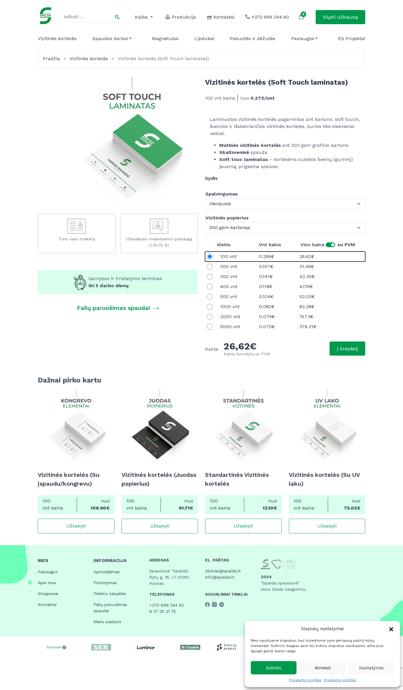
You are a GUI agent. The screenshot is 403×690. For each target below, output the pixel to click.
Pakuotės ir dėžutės (252, 38)
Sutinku (273, 668)
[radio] (285, 256)
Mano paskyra (107, 621)
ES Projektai (351, 38)
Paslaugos (302, 38)
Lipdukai (204, 38)
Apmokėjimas (107, 571)
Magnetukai (165, 38)
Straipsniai (48, 593)
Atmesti (322, 668)
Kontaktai (47, 604)
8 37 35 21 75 (162, 611)
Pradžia (51, 58)
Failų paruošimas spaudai (110, 607)
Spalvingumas (221, 194)
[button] (391, 629)
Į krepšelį (347, 348)
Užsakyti (76, 526)
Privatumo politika (305, 680)
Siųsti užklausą (340, 17)
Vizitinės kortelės (57, 38)
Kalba (142, 17)
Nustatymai (371, 668)
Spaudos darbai (110, 38)
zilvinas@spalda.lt (223, 571)
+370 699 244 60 (166, 605)
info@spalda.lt (219, 577)
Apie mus (47, 582)
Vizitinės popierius (227, 218)
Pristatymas (105, 582)
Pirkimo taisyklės (110, 593)
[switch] (330, 244)
